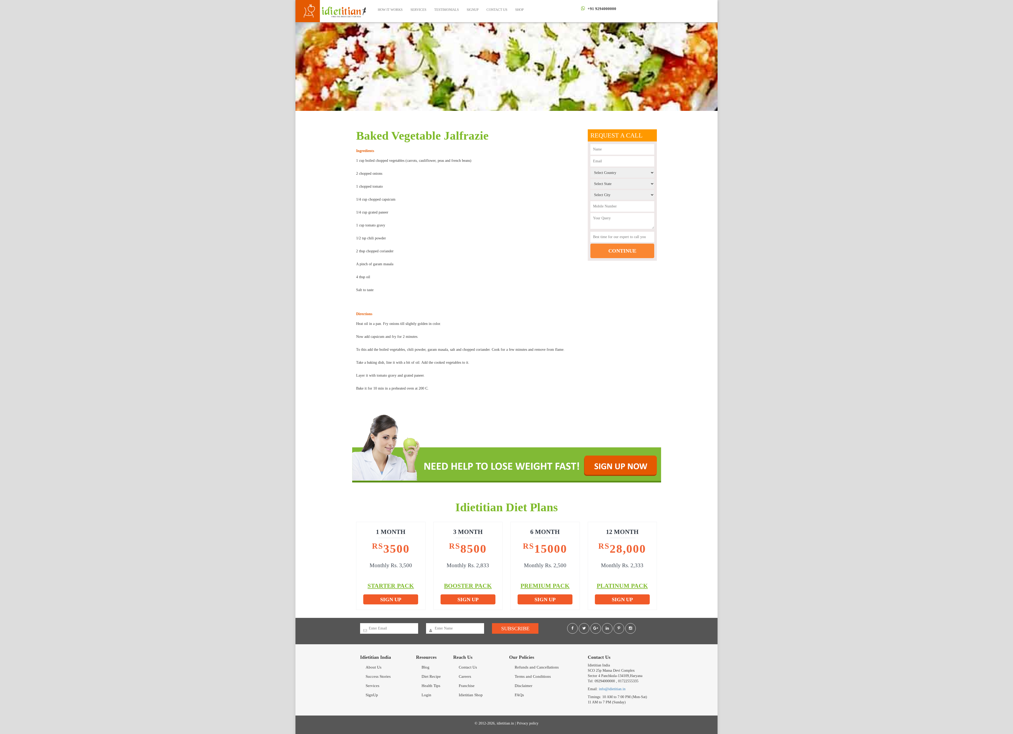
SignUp (473, 10)
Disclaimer (523, 686)
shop (519, 10)
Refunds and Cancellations (537, 667)
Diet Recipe (431, 676)
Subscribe (515, 628)
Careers (465, 676)
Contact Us (496, 10)
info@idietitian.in (612, 689)
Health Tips (431, 686)
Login (426, 695)
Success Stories (378, 676)
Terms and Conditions (533, 676)
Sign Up (390, 599)
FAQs (519, 695)
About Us (373, 667)
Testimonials (446, 10)
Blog (425, 667)
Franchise (467, 686)
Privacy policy (527, 723)
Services (418, 10)
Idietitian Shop (471, 695)
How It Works (390, 10)
